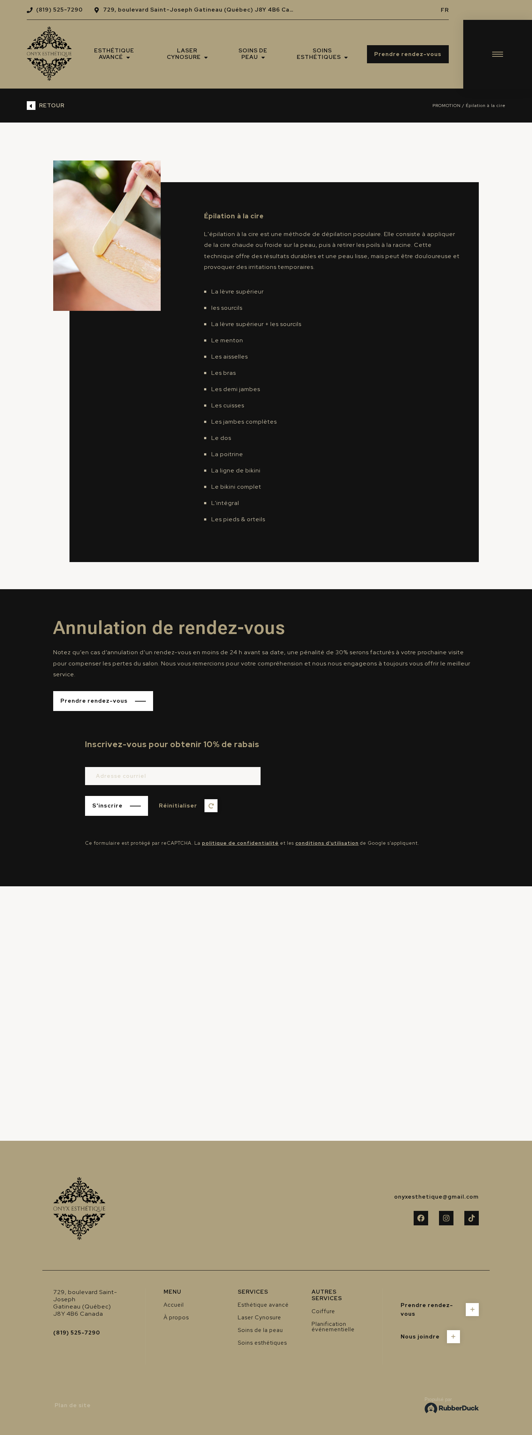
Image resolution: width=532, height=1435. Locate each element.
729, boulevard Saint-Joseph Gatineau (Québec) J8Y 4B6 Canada (203, 9)
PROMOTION (446, 105)
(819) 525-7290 (59, 9)
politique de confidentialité (240, 843)
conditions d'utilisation (327, 843)
